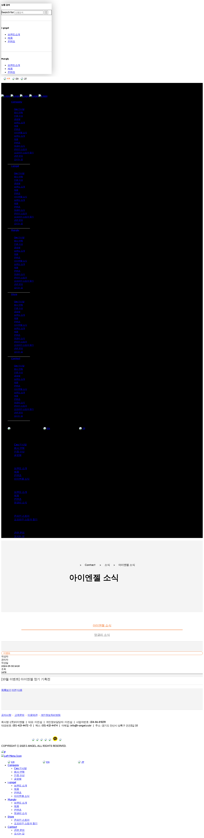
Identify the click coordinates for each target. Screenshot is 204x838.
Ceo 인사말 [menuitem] (20, 768)
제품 (10, 37)
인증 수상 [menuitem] (19, 775)
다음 (19, 690)
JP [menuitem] (82, 762)
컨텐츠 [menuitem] (18, 792)
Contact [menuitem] (12, 826)
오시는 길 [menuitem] (19, 833)
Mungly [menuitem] (12, 799)
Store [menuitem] (11, 816)
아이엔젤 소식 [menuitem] (21, 796)
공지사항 (6, 715)
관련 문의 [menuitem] (19, 830)
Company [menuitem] (13, 765)
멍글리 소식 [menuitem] (20, 813)
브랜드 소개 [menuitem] (20, 785)
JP (25, 78)
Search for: (7, 12)
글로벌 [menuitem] (18, 778)
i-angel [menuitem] (12, 782)
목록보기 (6, 690)
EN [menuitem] (47, 762)
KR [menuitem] (12, 762)
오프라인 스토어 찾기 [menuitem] (25, 823)
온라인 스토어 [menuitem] (21, 819)
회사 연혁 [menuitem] (19, 771)
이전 (14, 690)
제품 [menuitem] (16, 789)
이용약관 (32, 715)
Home (72, 565)
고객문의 (19, 715)
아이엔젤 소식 (102, 625)
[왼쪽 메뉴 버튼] (11, 755)
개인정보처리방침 (51, 715)
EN (17, 78)
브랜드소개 (14, 34)
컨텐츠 (11, 41)
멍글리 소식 (102, 635)
